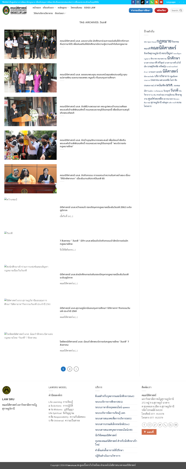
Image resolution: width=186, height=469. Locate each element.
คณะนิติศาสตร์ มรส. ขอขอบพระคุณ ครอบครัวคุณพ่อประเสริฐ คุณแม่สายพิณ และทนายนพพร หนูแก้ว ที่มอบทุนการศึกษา (93, 76)
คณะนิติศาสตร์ (163, 47)
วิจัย (180, 91)
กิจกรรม (175, 41)
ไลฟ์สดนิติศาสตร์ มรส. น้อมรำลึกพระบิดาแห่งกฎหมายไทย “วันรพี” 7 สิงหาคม (94, 343)
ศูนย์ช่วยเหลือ (155, 98)
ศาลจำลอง (161, 94)
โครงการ (147, 106)
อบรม (178, 102)
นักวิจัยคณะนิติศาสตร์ (106, 435)
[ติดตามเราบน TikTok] (143, 2)
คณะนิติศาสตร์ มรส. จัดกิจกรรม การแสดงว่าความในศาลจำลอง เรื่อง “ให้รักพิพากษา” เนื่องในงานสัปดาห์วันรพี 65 (95, 177)
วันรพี (174, 90)
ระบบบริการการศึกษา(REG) (109, 401)
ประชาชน (154, 80)
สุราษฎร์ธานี (156, 102)
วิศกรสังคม (76, 7)
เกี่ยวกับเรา (48, 7)
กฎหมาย (164, 41)
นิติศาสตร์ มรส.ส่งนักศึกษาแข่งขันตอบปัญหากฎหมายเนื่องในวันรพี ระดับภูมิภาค (94, 276)
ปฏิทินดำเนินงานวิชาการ (107, 455)
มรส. (169, 84)
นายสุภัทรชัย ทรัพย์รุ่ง (156, 66)
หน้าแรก (37, 7)
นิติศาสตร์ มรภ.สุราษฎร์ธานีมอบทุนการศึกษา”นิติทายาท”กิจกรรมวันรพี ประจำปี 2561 (95, 310)
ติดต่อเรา (59, 13)
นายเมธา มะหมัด (155, 72)
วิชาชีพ (153, 95)
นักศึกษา (173, 58)
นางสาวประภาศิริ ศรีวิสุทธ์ (154, 63)
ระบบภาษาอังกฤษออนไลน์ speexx (112, 407)
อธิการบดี (172, 103)
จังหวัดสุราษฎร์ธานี (152, 53)
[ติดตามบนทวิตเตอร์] (147, 2)
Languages (171, 2)
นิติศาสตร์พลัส (149, 77)
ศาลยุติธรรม (170, 94)
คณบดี (147, 48)
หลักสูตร (62, 7)
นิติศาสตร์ (170, 71)
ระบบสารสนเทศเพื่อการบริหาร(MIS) (113, 418)
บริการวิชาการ (161, 76)
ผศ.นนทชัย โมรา (167, 80)
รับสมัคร (150, 91)
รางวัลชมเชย (158, 91)
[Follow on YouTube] (161, 2)
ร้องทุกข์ (167, 91)
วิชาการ (147, 94)
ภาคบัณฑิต (160, 85)
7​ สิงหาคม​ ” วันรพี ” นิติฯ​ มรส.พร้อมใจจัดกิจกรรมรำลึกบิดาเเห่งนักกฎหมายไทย (94, 242)
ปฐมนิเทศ (173, 76)
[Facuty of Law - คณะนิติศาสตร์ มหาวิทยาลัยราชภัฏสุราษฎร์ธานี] (15, 10)
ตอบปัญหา (167, 53)
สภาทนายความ (169, 99)
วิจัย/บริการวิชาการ (43, 13)
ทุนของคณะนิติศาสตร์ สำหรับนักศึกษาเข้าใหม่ (116, 442)
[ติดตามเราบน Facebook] (133, 2)
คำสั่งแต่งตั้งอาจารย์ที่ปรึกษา (109, 450)
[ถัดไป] (76, 369)
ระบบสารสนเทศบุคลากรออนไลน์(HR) (113, 429)
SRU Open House (150, 42)
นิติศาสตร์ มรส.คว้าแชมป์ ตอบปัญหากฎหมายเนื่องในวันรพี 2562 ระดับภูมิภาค (96, 209)
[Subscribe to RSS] (156, 2)
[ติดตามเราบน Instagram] (138, 2)
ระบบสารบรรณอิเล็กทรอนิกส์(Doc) (112, 424)
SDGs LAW (89, 7)
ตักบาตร (154, 58)
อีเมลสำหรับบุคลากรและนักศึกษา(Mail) (114, 396)
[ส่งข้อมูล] (180, 10)
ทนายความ (162, 58)
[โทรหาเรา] (152, 2)
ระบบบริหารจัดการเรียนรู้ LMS (110, 412)
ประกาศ (147, 80)
